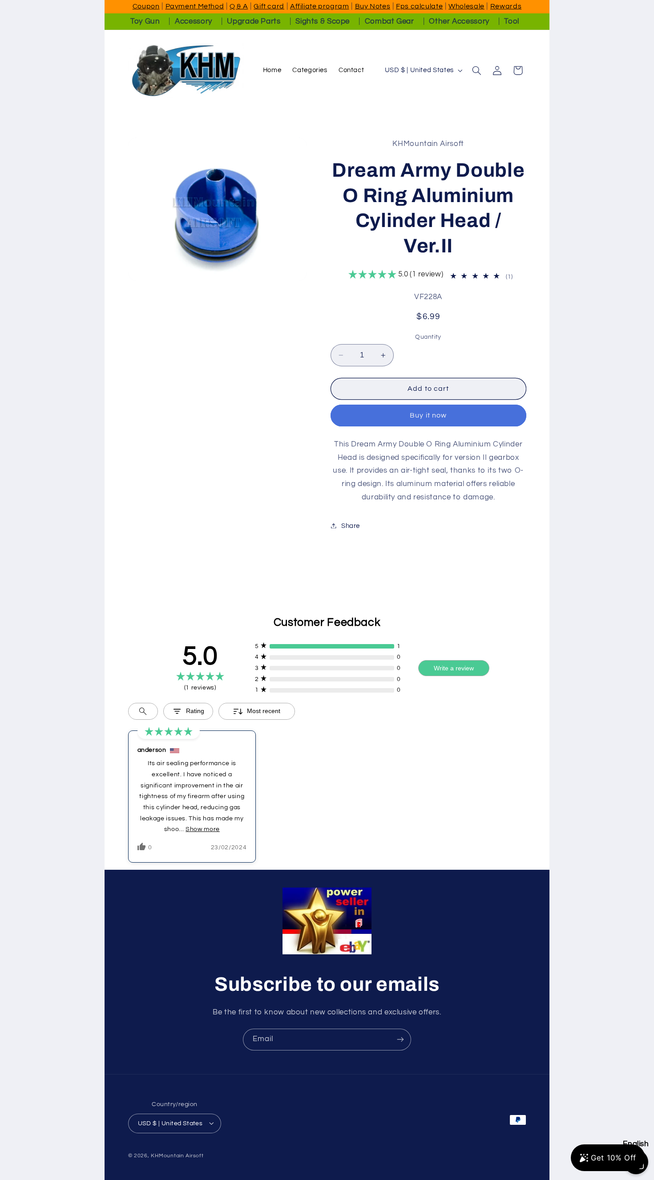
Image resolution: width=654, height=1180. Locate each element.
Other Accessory (459, 21)
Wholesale (466, 6)
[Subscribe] (400, 1039)
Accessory (193, 21)
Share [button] (350, 525)
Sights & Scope (322, 21)
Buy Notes (373, 6)
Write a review (454, 668)
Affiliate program (319, 6)
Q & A (239, 6)
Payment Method (195, 6)
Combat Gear (389, 21)
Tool (511, 21)
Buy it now (428, 415)
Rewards (505, 6)
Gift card (269, 6)
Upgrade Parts (253, 21)
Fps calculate (419, 6)
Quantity (428, 337)
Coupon (146, 6)
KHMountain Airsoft (177, 1155)
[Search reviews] (143, 711)
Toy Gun (145, 21)
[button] (476, 70)
